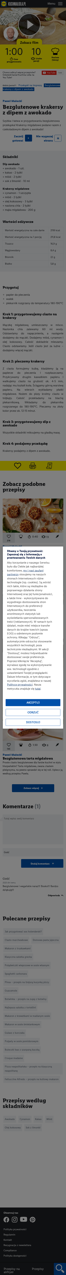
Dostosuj (33, 722)
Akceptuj (33, 702)
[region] (33, 637)
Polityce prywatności (20, 684)
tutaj (37, 688)
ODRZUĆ (33, 712)
